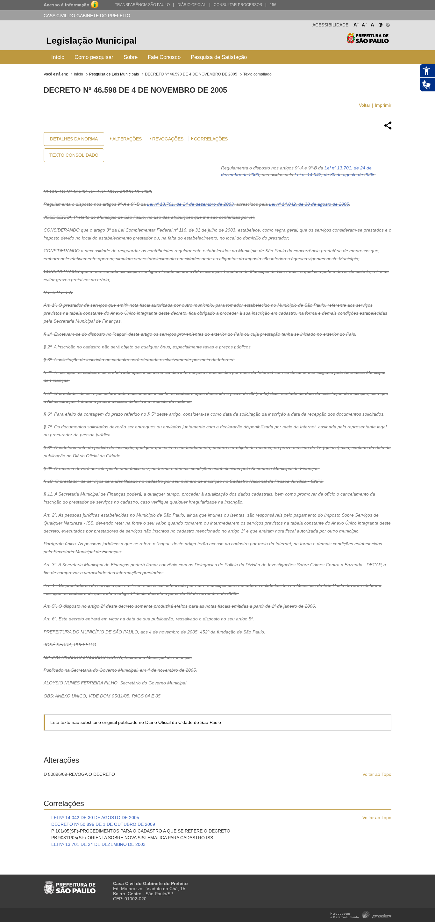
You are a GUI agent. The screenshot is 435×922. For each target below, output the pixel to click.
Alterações (127, 138)
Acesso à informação (66, 4)
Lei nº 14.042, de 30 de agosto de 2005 (334, 174)
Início (57, 57)
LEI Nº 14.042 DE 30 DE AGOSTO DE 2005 (95, 817)
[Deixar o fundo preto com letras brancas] (380, 23)
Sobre (131, 57)
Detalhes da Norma (74, 138)
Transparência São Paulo (142, 5)
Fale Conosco (164, 57)
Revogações (167, 138)
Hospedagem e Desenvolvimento (361, 914)
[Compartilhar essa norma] (388, 128)
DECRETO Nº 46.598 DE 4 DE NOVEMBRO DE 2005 (191, 74)
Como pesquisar (94, 57)
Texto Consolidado (73, 155)
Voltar (364, 105)
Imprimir (383, 105)
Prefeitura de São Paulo (367, 41)
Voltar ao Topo (376, 774)
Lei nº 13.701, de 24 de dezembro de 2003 (190, 204)
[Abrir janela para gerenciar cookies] (387, 23)
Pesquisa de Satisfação (219, 57)
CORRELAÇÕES (211, 138)
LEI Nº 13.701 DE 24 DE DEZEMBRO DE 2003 (98, 844)
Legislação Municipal (91, 41)
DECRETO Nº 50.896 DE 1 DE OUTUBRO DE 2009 (103, 824)
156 (273, 5)
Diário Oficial (191, 5)
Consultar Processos (238, 5)
